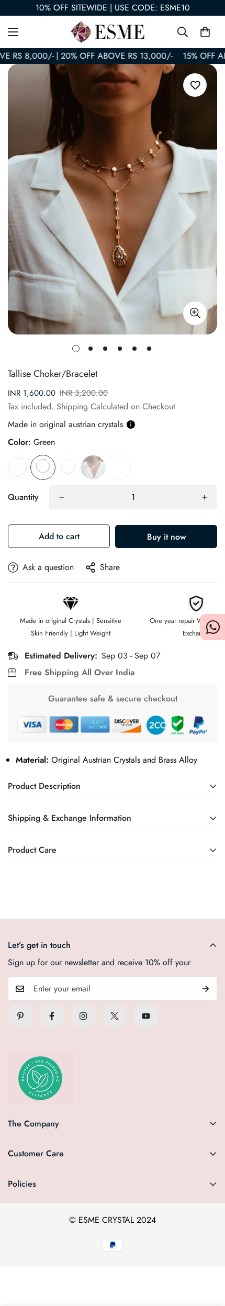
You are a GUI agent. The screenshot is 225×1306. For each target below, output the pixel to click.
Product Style (93, 467)
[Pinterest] (20, 1016)
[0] (205, 32)
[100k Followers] (83, 1016)
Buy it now (166, 537)
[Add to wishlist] (195, 85)
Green (42, 467)
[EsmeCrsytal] (112, 32)
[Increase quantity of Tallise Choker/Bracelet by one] (205, 497)
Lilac (17, 467)
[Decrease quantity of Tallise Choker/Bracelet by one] (62, 497)
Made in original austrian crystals (65, 424)
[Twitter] (114, 1016)
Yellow (68, 467)
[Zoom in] (195, 313)
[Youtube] (146, 1016)
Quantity (23, 497)
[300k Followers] (51, 1016)
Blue (118, 467)
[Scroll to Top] (206, 1250)
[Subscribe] (205, 989)
